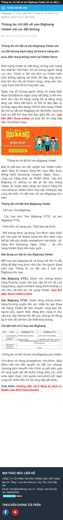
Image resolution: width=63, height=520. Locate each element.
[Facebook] (5, 512)
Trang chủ (6, 13)
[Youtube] (15, 512)
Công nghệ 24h (23, 13)
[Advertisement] (31, 426)
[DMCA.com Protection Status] (13, 497)
